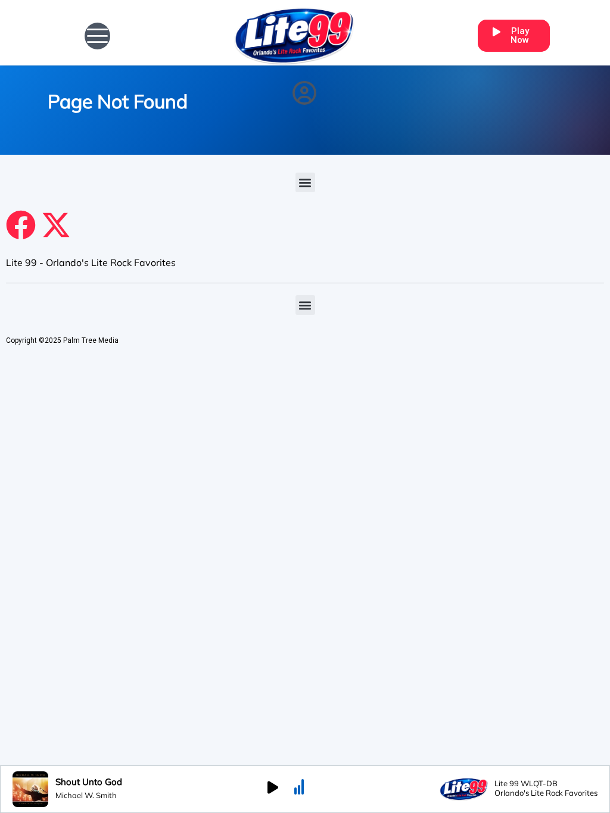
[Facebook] (21, 225)
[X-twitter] (56, 225)
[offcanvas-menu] (97, 36)
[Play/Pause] (273, 789)
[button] (305, 182)
